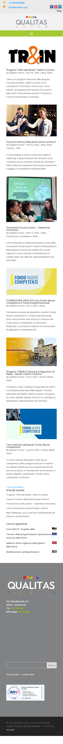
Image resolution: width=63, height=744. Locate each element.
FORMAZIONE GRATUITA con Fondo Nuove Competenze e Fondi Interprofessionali (30, 301)
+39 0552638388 (16, 2)
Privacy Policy (13, 674)
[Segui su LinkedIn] (59, 6)
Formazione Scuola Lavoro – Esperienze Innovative (28, 229)
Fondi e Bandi (46, 376)
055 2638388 (17, 608)
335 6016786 (24, 611)
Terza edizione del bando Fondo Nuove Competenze (28, 446)
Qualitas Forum (16, 72)
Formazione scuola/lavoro (18, 236)
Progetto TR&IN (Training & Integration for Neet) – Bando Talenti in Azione (30, 373)
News (49, 72)
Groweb (10, 729)
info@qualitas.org (18, 7)
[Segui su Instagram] (55, 6)
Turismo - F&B (13, 148)
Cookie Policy (28, 674)
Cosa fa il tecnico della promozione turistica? (31, 141)
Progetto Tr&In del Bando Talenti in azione (30, 69)
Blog (59, 10)
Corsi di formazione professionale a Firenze (27, 508)
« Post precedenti (14, 487)
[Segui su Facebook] (51, 6)
